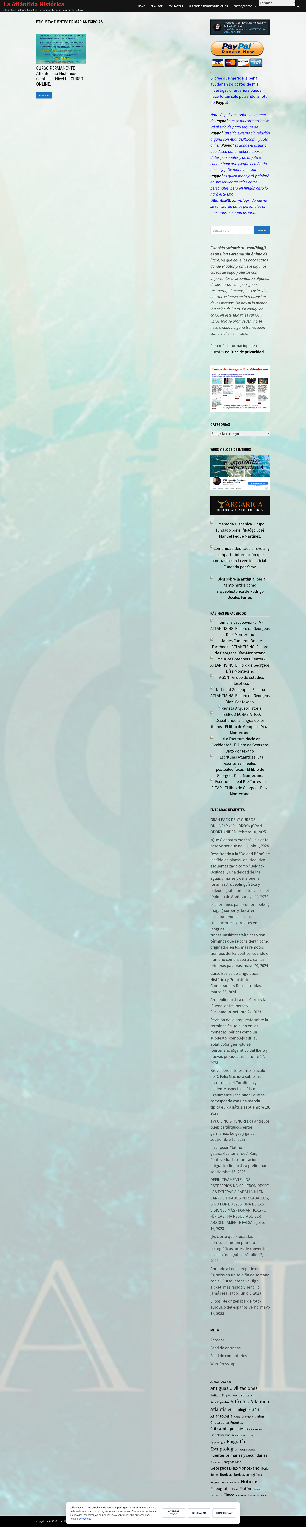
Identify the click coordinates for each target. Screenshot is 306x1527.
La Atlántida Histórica (34, 4)
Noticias (249, 1481)
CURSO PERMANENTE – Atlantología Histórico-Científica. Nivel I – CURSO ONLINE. (59, 76)
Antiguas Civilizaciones (233, 1388)
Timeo (229, 1494)
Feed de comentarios (228, 1355)
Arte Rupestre (219, 1402)
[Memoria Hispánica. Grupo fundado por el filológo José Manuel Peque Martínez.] (240, 529)
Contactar (175, 6)
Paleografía (220, 1488)
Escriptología (223, 1449)
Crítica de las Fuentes (226, 1422)
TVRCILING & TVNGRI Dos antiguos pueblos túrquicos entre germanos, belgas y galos (240, 1127)
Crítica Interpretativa (227, 1428)
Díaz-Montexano (220, 1435)
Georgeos (215, 1462)
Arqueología (242, 1395)
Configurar (224, 1512)
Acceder (217, 1339)
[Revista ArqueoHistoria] (240, 707)
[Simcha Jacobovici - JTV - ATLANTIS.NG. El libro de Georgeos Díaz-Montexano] (240, 628)
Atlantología (221, 1416)
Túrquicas (253, 1495)
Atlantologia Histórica (245, 1409)
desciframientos (254, 1429)
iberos (214, 1475)
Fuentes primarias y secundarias (238, 1455)
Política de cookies (80, 1518)
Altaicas (215, 1381)
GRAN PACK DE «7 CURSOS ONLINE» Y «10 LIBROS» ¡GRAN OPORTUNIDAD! (236, 825)
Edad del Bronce (239, 1435)
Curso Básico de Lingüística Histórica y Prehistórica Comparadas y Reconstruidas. (236, 979)
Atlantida (259, 1402)
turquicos (241, 1495)
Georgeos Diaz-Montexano (234, 1468)
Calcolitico (247, 1416)
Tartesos (256, 1489)
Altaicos (226, 1381)
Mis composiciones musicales (208, 6)
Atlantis (218, 1409)
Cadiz (237, 1416)
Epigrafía (236, 1441)
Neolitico (234, 1482)
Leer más (45, 95)
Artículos (240, 1402)
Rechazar (199, 1512)
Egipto (251, 1435)
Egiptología (217, 1442)
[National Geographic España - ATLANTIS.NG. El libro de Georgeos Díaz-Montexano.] (240, 695)
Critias (259, 1416)
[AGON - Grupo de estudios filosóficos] (240, 680)
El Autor (157, 6)
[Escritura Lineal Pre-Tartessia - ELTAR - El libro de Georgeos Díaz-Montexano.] (240, 787)
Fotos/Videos (243, 6)
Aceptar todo (174, 1513)
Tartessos (216, 1495)
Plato (235, 1489)
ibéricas (226, 1474)
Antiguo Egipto (220, 1395)
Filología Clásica (247, 1449)
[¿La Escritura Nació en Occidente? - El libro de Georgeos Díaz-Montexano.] (240, 744)
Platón (245, 1488)
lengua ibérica (219, 1482)
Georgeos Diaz (231, 1462)
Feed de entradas (225, 1347)
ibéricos (239, 1474)
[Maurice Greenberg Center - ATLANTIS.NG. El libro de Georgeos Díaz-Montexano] (240, 664)
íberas (264, 1495)
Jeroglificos (254, 1475)
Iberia (265, 1468)
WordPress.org (222, 1363)
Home (141, 6)
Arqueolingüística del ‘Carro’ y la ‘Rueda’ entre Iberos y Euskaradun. (238, 1005)
